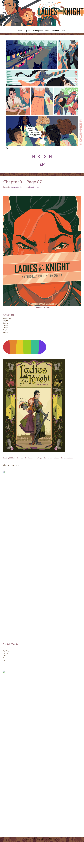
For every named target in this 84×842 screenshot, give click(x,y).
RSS (4, 660)
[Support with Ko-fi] (42, 164)
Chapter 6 (6, 332)
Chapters (27, 30)
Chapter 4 (6, 327)
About (47, 30)
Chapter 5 (6, 330)
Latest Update (37, 30)
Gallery (63, 30)
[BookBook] (50, 157)
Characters (55, 30)
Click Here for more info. (12, 465)
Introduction (7, 318)
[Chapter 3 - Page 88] (42, 94)
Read (20, 30)
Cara (4, 655)
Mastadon (6, 658)
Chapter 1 (6, 321)
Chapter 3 (6, 325)
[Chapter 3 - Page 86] (39, 157)
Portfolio (6, 651)
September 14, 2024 (19, 187)
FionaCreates (34, 187)
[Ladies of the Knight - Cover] (34, 157)
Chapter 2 (6, 323)
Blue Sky (6, 653)
